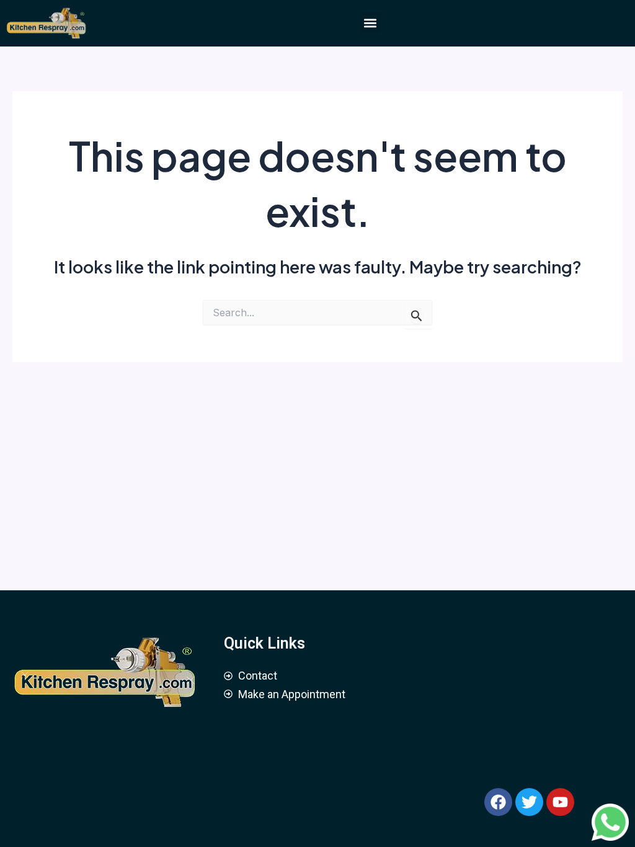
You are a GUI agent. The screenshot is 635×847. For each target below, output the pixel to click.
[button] (370, 23)
